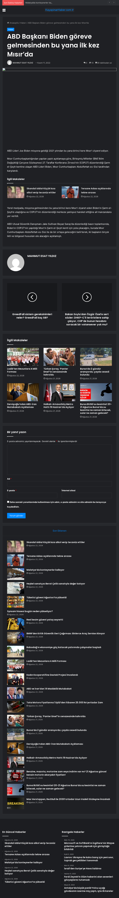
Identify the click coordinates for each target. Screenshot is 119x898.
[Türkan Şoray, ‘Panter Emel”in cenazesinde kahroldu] (59, 357)
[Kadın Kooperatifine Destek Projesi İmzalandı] (15, 679)
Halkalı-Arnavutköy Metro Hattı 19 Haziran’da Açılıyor (59, 406)
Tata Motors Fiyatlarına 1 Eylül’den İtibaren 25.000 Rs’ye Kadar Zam (64, 702)
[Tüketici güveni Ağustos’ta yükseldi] (15, 602)
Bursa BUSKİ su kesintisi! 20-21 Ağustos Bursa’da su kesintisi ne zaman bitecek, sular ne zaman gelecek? (96, 409)
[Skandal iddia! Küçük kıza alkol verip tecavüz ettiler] (15, 192)
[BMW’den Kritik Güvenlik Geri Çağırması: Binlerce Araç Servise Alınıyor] (15, 638)
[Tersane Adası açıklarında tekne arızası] (70, 192)
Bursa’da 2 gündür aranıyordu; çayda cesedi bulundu (94, 371)
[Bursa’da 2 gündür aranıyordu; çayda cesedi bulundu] (96, 357)
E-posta (11, 490)
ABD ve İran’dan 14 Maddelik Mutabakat (49, 688)
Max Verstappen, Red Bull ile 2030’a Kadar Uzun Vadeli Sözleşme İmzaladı (68, 799)
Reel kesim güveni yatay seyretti (44, 619)
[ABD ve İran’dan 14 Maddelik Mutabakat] (15, 693)
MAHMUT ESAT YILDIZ (23, 63)
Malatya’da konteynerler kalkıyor (40, 2)
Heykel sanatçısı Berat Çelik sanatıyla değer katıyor (55, 583)
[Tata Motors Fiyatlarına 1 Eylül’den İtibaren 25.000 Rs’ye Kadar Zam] (15, 707)
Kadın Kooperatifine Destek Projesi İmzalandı (52, 674)
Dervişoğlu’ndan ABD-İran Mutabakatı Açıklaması (22, 406)
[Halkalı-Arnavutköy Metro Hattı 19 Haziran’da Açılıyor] (59, 392)
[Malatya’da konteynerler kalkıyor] (15, 574)
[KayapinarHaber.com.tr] (59, 10)
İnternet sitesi (68, 490)
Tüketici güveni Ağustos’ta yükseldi (46, 597)
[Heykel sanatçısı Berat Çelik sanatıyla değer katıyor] (15, 588)
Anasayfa (13, 23)
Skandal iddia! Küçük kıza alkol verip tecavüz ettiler (55, 542)
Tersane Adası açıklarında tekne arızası (48, 556)
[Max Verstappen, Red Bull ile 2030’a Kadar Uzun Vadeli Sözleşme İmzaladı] (15, 803)
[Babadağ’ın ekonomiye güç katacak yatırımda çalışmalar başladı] (15, 651)
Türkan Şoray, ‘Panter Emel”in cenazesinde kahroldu (56, 371)
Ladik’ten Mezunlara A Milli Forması (22, 370)
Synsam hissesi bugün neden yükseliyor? (30, 611)
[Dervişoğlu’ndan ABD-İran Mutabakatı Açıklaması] (23, 392)
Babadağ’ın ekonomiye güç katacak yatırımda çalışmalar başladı (63, 647)
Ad (9, 479)
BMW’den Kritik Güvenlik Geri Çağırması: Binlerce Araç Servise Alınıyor (65, 633)
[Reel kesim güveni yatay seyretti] (15, 624)
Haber (23, 23)
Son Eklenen (59, 530)
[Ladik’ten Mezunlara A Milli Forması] (23, 357)
